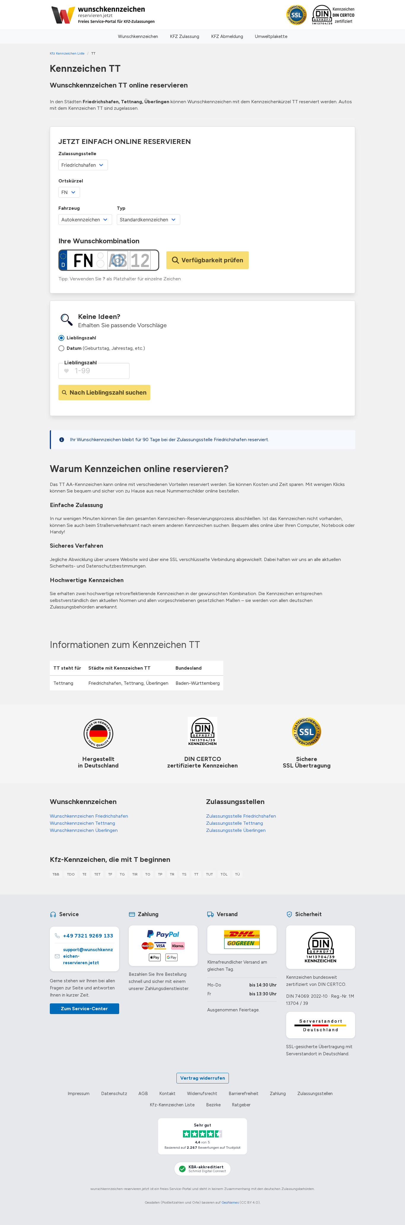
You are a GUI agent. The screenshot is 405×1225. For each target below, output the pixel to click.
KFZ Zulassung (184, 36)
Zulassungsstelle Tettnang (234, 823)
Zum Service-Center (84, 1008)
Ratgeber (241, 1105)
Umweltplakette (271, 36)
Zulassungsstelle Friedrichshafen (241, 816)
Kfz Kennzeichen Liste (67, 53)
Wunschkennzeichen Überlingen (84, 830)
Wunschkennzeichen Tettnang (82, 823)
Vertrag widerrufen (202, 1078)
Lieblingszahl (80, 362)
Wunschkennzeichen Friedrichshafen (89, 816)
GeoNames (230, 1202)
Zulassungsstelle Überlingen (236, 830)
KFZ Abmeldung (227, 36)
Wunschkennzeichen (138, 36)
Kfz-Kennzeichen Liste (172, 1105)
